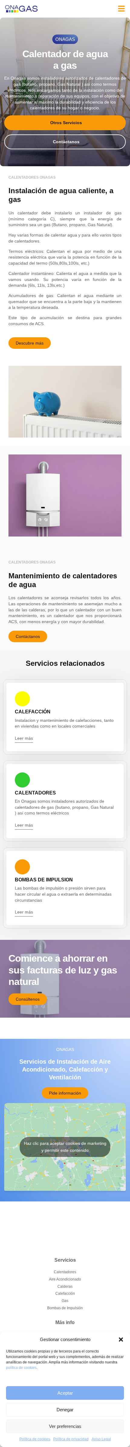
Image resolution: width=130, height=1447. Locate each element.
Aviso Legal (101, 1439)
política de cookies (21, 1368)
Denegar (65, 1409)
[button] (121, 1339)
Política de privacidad (71, 1439)
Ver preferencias (65, 1426)
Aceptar (65, 1393)
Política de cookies (34, 1439)
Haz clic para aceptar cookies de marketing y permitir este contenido (65, 1147)
